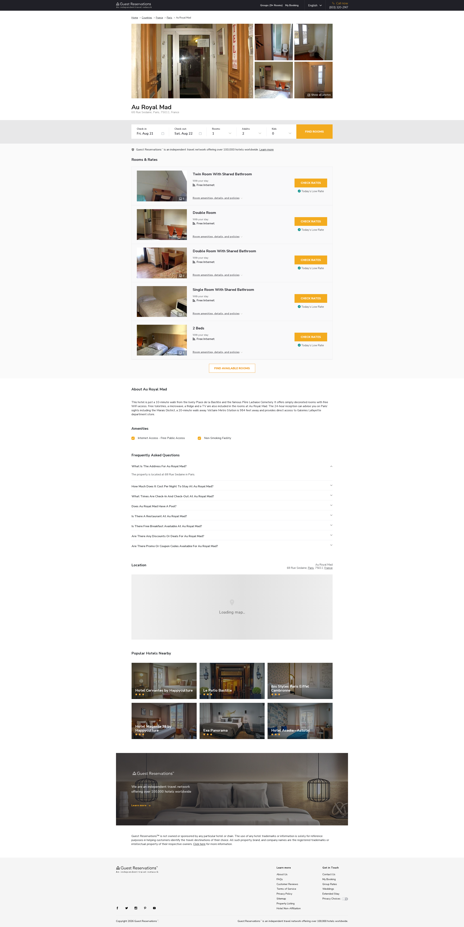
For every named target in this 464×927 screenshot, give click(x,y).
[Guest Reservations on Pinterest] (145, 908)
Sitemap (281, 898)
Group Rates (329, 884)
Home (134, 17)
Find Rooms (314, 132)
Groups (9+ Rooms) (271, 5)
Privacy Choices (331, 898)
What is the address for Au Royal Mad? (159, 466)
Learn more (266, 150)
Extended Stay (330, 893)
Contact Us (328, 874)
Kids (274, 129)
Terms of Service (286, 889)
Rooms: (216, 129)
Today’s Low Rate (312, 191)
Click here (199, 844)
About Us (282, 874)
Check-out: (181, 129)
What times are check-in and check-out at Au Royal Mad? (173, 496)
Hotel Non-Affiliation (289, 908)
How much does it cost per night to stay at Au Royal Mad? (172, 486)
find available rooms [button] (232, 368)
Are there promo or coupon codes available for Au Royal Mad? (175, 546)
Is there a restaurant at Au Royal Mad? (159, 516)
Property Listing (286, 903)
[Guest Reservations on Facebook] (119, 908)
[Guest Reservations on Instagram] (136, 908)
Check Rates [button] (311, 183)
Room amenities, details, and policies (216, 198)
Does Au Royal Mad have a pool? (154, 506)
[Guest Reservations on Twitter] (127, 908)
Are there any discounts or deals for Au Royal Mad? (168, 536)
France (159, 17)
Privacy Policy (284, 893)
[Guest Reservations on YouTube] (153, 908)
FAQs (280, 879)
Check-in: (142, 129)
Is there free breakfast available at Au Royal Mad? (167, 526)
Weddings (328, 889)
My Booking (292, 5)
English (312, 5)
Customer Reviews (287, 884)
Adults (246, 129)
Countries (147, 17)
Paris (169, 17)
